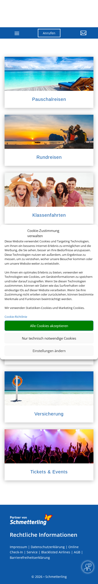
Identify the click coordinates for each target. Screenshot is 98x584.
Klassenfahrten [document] (49, 215)
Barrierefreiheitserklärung (30, 557)
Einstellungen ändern (49, 350)
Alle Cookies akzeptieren (49, 325)
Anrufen (49, 33)
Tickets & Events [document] (49, 471)
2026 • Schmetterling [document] (50, 576)
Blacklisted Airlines (55, 552)
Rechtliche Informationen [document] (43, 534)
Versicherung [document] (49, 413)
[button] (76, 36)
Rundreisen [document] (49, 157)
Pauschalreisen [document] (49, 99)
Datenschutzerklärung (48, 547)
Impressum (18, 547)
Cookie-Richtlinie (16, 317)
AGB (77, 552)
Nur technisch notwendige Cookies (49, 338)
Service (32, 552)
